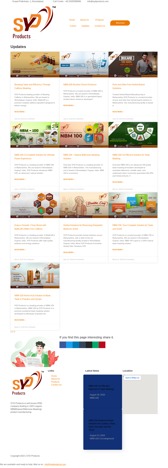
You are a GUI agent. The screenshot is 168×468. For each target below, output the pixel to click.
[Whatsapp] (27, 425)
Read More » (19, 112)
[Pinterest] (102, 345)
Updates (85, 26)
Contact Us (100, 26)
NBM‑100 (94, 398)
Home (72, 20)
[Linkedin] (76, 345)
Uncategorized (107, 439)
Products (99, 20)
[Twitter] (69, 345)
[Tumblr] (82, 345)
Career (73, 26)
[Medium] (95, 345)
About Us (84, 20)
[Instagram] (89, 345)
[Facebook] (62, 345)
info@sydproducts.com (55, 464)
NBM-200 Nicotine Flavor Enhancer (80, 84)
